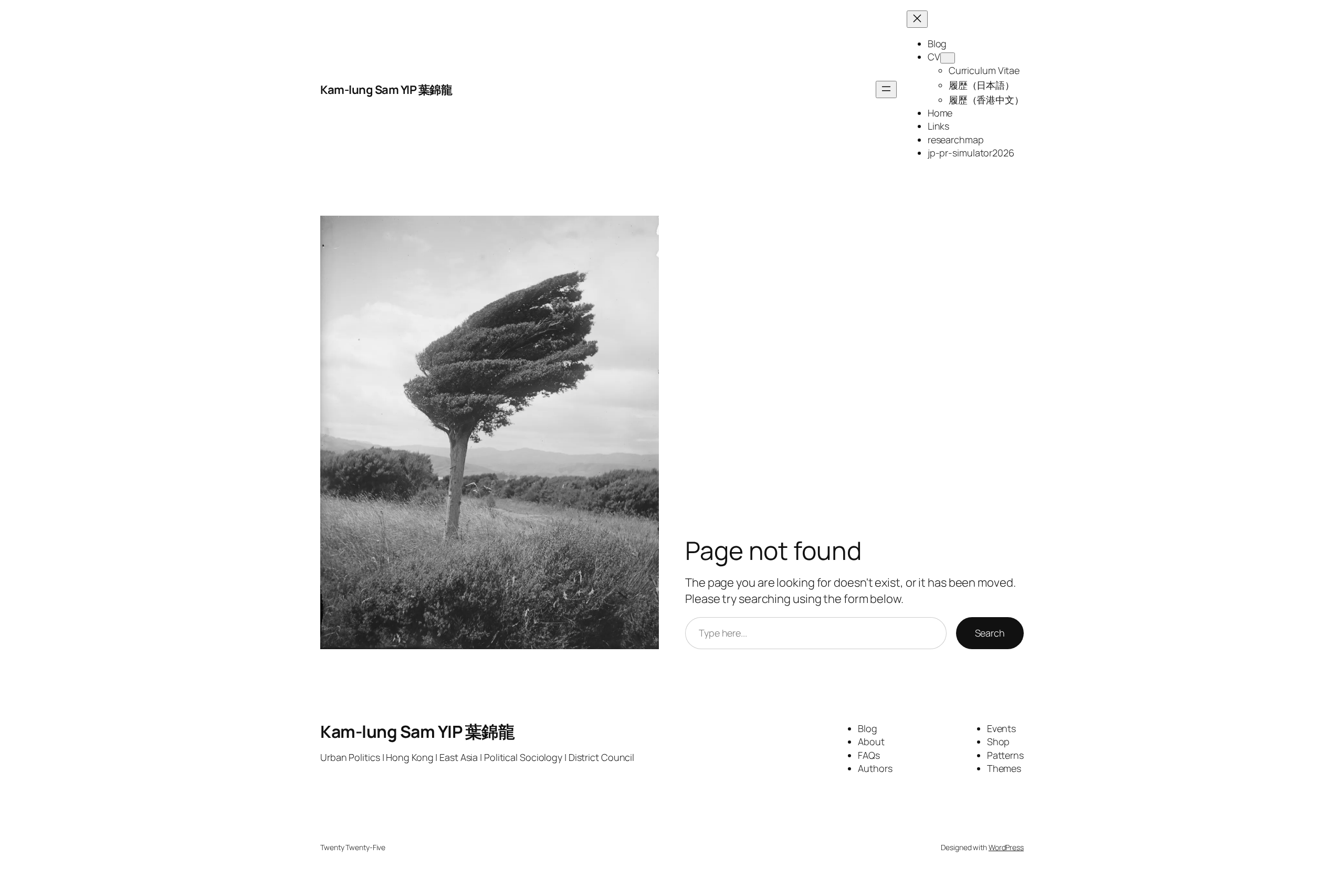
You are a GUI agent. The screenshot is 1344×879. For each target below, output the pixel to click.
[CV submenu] (947, 57)
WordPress (1006, 847)
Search (990, 633)
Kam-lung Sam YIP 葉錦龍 (386, 90)
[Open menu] (886, 89)
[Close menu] (917, 19)
